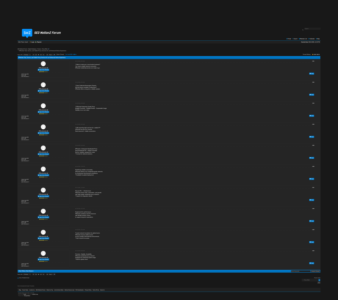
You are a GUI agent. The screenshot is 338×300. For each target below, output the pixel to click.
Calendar (312, 38)
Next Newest (29, 271)
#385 (313, 145)
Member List (303, 38)
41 (43, 54)
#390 (313, 250)
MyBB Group (35, 294)
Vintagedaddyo (27, 295)
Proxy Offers (45, 49)
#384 (313, 124)
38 (36, 54)
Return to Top (50, 290)
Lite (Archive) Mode (58, 290)
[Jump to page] (54, 55)
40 (40, 54)
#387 (313, 187)
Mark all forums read (69, 290)
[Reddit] (71, 54)
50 (47, 54)
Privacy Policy (88, 290)
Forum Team (25, 290)
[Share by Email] (74, 54)
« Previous (26, 54)
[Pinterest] (73, 54)
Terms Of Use (96, 290)
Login (32, 42)
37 (33, 54)
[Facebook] (65, 54)
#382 (313, 82)
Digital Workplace (32, 49)
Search (295, 38)
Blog (20, 290)
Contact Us (32, 290)
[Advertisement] (169, 13)
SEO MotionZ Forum (22, 49)
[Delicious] (69, 54)
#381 (313, 61)
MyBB (25, 294)
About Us (102, 290)
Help (318, 38)
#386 (313, 166)
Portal (289, 38)
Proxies (39, 49)
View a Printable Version (24, 277)
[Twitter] (66, 54)
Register (39, 42)
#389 (313, 229)
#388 (313, 208)
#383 (313, 103)
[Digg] (68, 54)
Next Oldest (22, 271)
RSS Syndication (80, 290)
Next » (50, 54)
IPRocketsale (43, 68)
